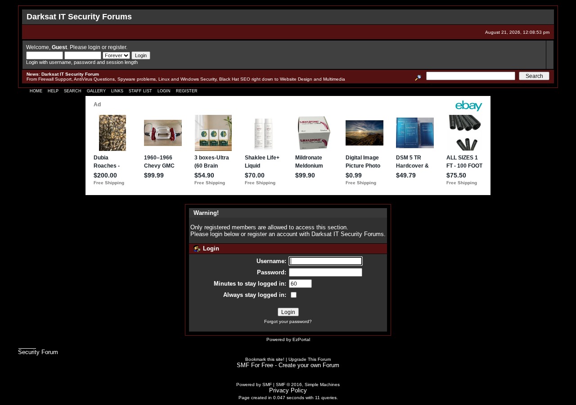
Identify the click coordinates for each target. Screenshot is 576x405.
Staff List (140, 91)
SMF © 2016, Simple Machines (308, 384)
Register (187, 91)
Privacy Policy (288, 390)
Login (164, 91)
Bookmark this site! (264, 359)
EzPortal (301, 339)
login (94, 47)
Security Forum (38, 352)
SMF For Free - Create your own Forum (288, 365)
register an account (272, 234)
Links (117, 91)
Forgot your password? (288, 321)
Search (72, 91)
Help (53, 91)
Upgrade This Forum (309, 359)
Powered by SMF (254, 384)
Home (36, 91)
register (117, 47)
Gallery (96, 91)
